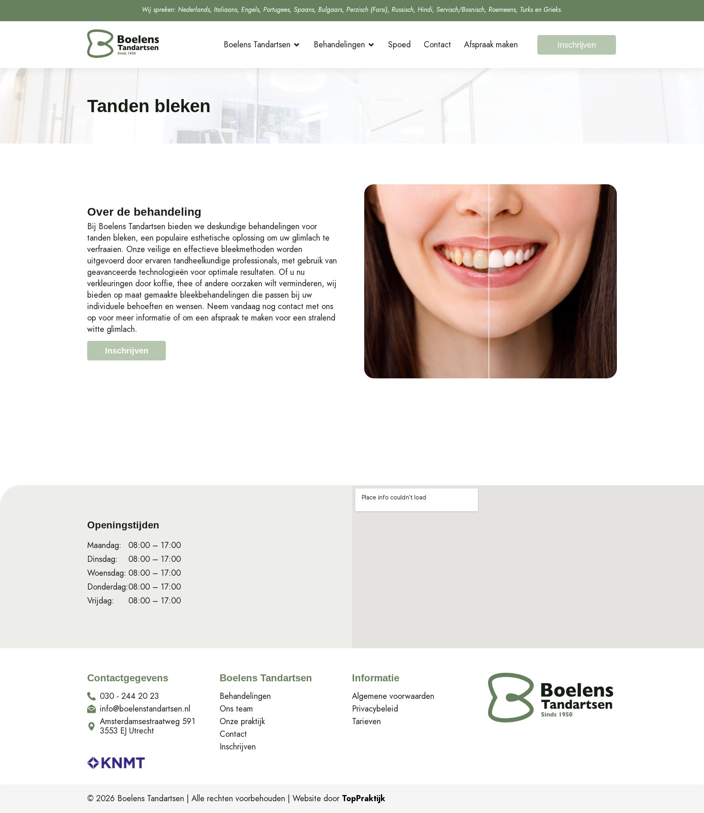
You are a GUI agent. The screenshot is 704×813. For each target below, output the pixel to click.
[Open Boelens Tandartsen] (297, 45)
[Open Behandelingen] (371, 45)
